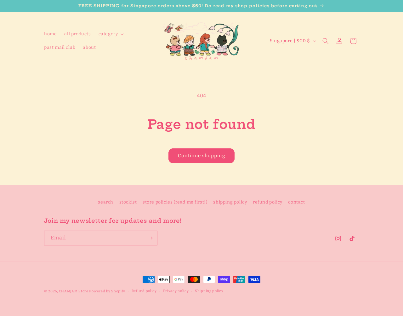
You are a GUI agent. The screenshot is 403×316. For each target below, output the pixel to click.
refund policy (267, 202)
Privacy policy (176, 291)
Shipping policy (209, 291)
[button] (111, 34)
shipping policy (230, 202)
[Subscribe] (150, 238)
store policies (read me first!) (175, 202)
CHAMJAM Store (73, 291)
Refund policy (144, 291)
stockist (128, 202)
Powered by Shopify (107, 291)
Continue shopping (201, 155)
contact (296, 202)
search (105, 202)
